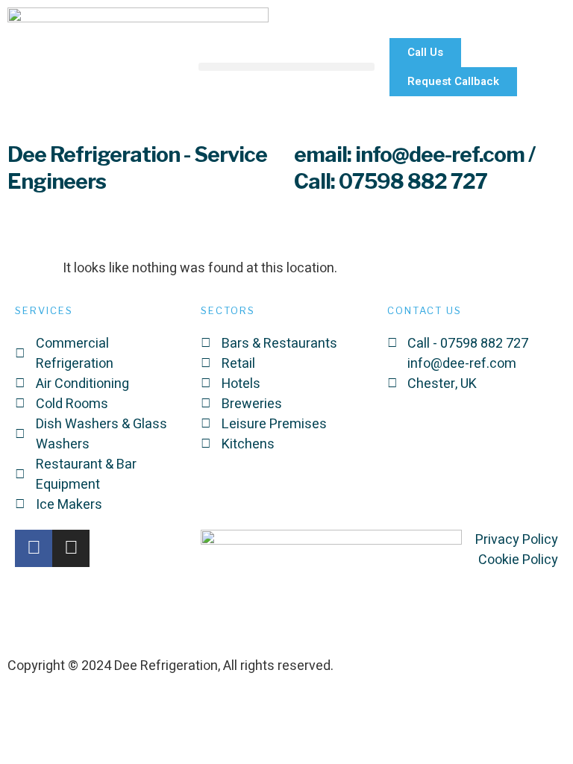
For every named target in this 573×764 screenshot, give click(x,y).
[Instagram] (71, 548)
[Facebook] (33, 548)
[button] (286, 67)
